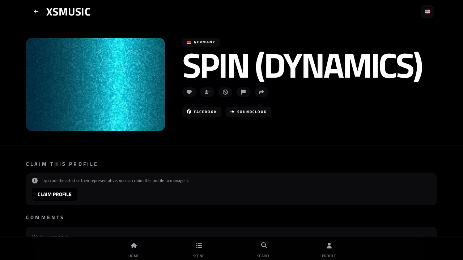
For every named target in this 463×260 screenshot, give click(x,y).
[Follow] (207, 92)
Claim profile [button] (55, 194)
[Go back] (36, 11)
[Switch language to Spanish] (427, 11)
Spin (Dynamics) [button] (302, 65)
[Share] (261, 92)
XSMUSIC (68, 11)
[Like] (189, 92)
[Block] (225, 92)
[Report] (243, 92)
